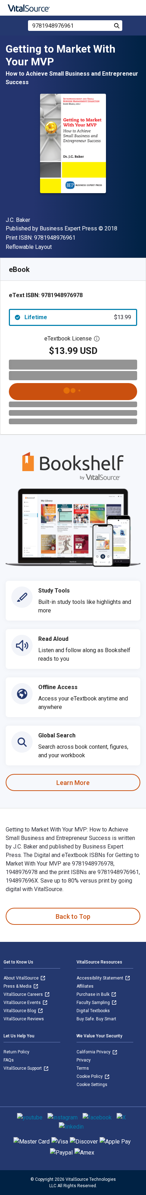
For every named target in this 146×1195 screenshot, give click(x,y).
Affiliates (85, 986)
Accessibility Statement (100, 978)
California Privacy (94, 1051)
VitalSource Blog (20, 1010)
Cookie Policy (90, 1076)
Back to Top (73, 916)
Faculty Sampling (94, 1002)
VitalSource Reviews (24, 1018)
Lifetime (77, 317)
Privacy (84, 1060)
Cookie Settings (92, 1084)
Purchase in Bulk (94, 994)
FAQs (9, 1060)
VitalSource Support (23, 1068)
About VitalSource (22, 978)
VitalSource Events (23, 1002)
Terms (83, 1068)
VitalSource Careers (24, 994)
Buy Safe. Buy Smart (96, 1018)
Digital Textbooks (93, 1010)
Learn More (73, 782)
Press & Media (18, 986)
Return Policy (16, 1051)
